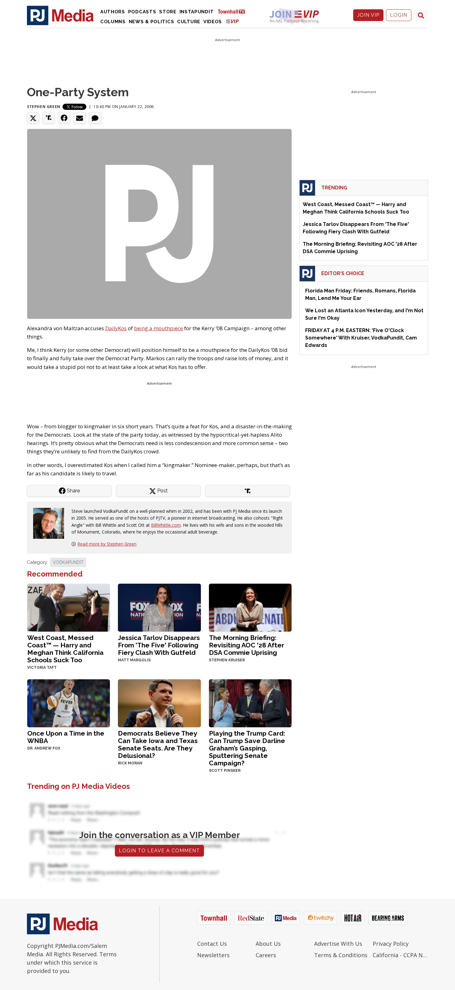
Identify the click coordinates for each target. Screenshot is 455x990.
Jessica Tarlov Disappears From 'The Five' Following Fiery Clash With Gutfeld (159, 645)
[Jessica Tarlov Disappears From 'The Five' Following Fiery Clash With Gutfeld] (159, 607)
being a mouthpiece (158, 328)
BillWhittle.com (166, 525)
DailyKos (116, 328)
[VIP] (232, 21)
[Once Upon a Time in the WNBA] (68, 703)
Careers (266, 955)
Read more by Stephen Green (106, 544)
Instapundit (197, 12)
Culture (188, 21)
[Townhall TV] (233, 11)
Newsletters (213, 955)
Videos (212, 21)
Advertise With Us (338, 943)
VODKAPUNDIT (68, 562)
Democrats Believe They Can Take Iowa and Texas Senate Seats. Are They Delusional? (158, 744)
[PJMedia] (60, 15)
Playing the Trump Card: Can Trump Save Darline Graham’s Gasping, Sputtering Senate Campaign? (247, 748)
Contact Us (212, 943)
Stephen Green (43, 106)
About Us (268, 943)
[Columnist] (51, 523)
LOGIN (398, 15)
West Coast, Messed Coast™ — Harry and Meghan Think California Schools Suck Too (65, 649)
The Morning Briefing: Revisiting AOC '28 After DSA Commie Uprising (246, 645)
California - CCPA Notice (400, 955)
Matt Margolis (134, 660)
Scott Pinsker (224, 770)
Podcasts (142, 12)
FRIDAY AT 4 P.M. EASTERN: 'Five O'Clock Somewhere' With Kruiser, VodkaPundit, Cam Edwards (361, 337)
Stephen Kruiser (227, 660)
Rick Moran (130, 763)
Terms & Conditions (340, 955)
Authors (112, 12)
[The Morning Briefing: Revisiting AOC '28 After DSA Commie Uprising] (250, 607)
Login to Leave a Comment (159, 851)
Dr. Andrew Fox (43, 748)
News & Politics (151, 21)
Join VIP (368, 15)
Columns (113, 21)
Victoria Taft (42, 667)
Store (167, 12)
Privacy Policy (391, 943)
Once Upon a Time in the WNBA (65, 737)
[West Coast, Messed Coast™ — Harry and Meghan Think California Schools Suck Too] (68, 607)
